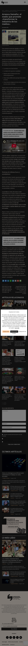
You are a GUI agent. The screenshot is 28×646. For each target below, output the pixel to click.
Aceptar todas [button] (6, 331)
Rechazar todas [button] (14, 331)
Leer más (17, 328)
